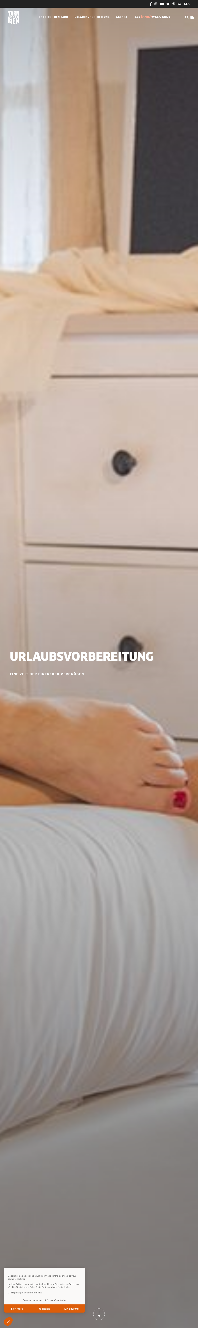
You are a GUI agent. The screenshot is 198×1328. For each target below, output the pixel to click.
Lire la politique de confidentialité (25, 1292)
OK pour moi (71, 1308)
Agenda (121, 17)
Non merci (17, 1308)
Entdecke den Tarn (53, 17)
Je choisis (44, 1308)
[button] (8, 1321)
